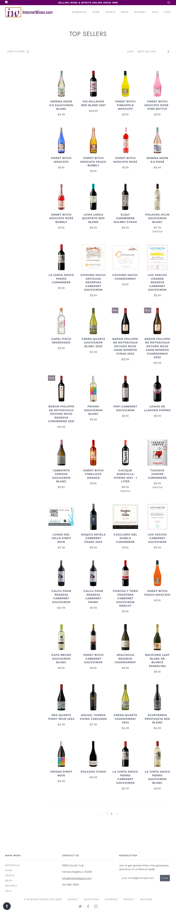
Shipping (111, 899)
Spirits (110, 12)
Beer (124, 12)
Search (73, 899)
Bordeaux (79, 12)
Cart (167, 12)
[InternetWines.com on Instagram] (96, 906)
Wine (96, 12)
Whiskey (140, 12)
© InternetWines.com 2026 (43, 899)
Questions (91, 899)
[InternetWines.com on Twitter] (80, 906)
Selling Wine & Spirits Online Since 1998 (88, 2)
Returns (146, 899)
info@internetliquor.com (76, 878)
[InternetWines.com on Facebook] (88, 906)
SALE (155, 12)
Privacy (128, 899)
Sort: (131, 51)
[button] (7, 906)
